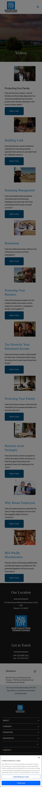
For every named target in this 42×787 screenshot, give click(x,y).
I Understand (21, 783)
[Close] (39, 757)
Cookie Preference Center (21, 777)
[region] (21, 771)
